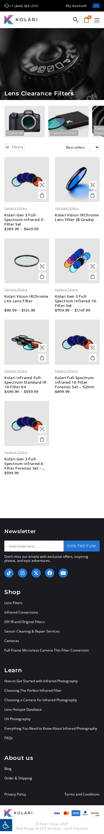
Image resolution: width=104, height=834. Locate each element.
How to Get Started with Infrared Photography (41, 681)
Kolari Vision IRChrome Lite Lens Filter (26, 298)
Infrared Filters (67, 208)
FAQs (8, 737)
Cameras (15, 133)
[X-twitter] (36, 573)
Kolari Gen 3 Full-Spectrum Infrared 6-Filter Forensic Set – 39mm (24, 463)
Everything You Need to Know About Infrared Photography (50, 728)
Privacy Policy (15, 794)
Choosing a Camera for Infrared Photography (40, 699)
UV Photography (17, 718)
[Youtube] (63, 573)
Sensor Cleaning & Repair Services (32, 631)
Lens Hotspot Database (23, 709)
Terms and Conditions (82, 794)
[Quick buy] (42, 185)
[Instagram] (22, 573)
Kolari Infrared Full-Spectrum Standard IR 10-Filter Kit (25, 382)
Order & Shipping (18, 778)
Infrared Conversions (21, 612)
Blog (8, 768)
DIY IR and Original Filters (24, 621)
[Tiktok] (9, 573)
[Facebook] (49, 573)
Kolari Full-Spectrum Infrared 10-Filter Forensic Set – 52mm (74, 382)
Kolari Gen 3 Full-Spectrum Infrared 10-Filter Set (76, 301)
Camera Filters (64, 133)
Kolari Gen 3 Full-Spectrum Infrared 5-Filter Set (24, 219)
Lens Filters (13, 602)
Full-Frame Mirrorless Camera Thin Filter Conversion (46, 650)
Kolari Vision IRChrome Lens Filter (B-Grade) (77, 217)
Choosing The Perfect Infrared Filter (33, 690)
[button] (97, 20)
